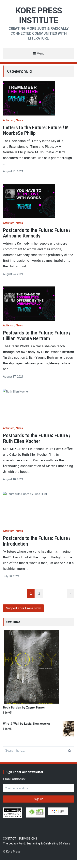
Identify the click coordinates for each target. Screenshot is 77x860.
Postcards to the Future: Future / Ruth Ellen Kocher (36, 438)
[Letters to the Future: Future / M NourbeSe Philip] (38, 98)
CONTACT (9, 838)
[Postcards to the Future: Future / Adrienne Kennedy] (38, 201)
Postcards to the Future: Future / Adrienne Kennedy (36, 233)
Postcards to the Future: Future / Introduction (36, 541)
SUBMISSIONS (28, 838)
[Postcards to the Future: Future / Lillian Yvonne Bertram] (38, 303)
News (19, 120)
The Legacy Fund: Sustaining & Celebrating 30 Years (36, 843)
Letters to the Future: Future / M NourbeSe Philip (36, 130)
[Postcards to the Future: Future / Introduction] (38, 509)
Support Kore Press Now (23, 608)
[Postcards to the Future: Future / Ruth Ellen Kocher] (38, 406)
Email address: (14, 779)
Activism (8, 120)
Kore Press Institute (38, 15)
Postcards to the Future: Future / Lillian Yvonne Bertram (36, 335)
